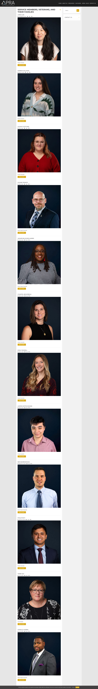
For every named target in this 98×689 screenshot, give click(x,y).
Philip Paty (21, 518)
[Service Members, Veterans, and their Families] (39, 39)
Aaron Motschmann (25, 406)
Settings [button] (73, 687)
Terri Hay (21, 574)
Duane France (23, 182)
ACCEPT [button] (77, 687)
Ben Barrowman (24, 462)
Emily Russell (22, 350)
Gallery (40, 38)
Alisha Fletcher (23, 126)
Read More (21, 65)
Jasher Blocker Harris (26, 238)
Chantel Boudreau (24, 294)
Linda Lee (21, 15)
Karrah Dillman (23, 70)
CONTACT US (68, 17)
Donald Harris (23, 629)
